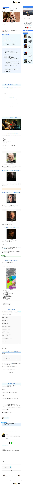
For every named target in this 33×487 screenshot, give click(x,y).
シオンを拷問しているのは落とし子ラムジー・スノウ (10, 65)
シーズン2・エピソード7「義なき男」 (9, 363)
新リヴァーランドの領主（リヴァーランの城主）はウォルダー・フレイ (12, 60)
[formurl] (29, 27)
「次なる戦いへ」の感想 (7, 71)
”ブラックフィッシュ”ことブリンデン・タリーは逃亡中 (12, 63)
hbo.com (12, 22)
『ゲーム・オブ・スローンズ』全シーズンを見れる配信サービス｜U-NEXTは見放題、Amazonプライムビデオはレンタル (30, 55)
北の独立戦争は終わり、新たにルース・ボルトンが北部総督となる (12, 58)
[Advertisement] (11, 78)
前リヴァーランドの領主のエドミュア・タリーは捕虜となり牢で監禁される (12, 62)
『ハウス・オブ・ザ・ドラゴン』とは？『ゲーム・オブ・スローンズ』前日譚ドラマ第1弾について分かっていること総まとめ (30, 47)
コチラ (29, 23)
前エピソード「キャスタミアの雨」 (5, 385)
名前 (2, 458)
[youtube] (27, 27)
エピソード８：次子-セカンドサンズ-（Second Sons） (9, 42)
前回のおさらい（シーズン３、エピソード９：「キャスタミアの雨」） (11, 52)
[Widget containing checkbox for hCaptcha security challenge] (7, 467)
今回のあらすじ (6, 54)
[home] (30, 27)
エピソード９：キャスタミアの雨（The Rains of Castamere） (10, 43)
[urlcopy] (13, 443)
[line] (11, 443)
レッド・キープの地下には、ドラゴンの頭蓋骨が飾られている (11, 69)
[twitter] (9, 443)
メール (3, 461)
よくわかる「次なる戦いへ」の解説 (8, 56)
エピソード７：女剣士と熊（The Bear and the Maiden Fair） (9, 41)
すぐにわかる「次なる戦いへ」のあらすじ (9, 51)
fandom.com (12, 289)
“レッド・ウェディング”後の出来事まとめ (9, 57)
